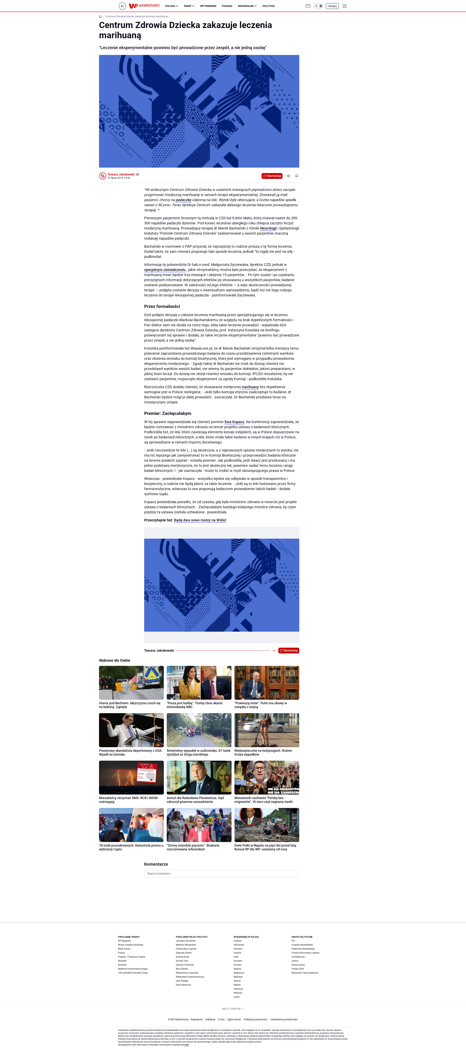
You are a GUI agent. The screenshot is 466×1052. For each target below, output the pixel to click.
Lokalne (237, 941)
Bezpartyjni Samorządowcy (305, 973)
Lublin (237, 997)
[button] (318, 6)
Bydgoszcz (239, 973)
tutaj (186, 1044)
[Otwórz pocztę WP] (308, 6)
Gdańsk (237, 969)
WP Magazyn (124, 941)
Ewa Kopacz (234, 422)
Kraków (237, 953)
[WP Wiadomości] (147, 6)
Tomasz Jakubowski (121, 174)
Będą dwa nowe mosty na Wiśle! (200, 520)
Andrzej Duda (182, 957)
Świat (187, 6)
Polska (170, 6)
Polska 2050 (298, 969)
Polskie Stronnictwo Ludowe (305, 953)
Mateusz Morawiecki (186, 945)
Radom (237, 985)
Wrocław (238, 949)
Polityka (268, 6)
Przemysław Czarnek (186, 949)
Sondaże (122, 965)
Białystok (238, 977)
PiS (293, 941)
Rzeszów (238, 993)
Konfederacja (298, 957)
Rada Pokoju (124, 949)
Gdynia (237, 981)
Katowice (238, 989)
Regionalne (246, 6)
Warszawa (239, 945)
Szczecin (238, 961)
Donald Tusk (182, 961)
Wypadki (122, 961)
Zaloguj (332, 6)
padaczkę (183, 200)
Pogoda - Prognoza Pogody (131, 957)
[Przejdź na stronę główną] (122, 8)
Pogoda (227, 6)
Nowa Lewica (298, 965)
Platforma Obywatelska (303, 949)
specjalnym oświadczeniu (164, 270)
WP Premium (208, 6)
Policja (121, 953)
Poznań (237, 965)
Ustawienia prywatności (283, 1019)
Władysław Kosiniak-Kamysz (190, 977)
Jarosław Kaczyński (186, 941)
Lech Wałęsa (182, 981)
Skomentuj (274, 176)
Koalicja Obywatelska (302, 945)
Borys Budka (182, 969)
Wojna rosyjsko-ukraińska (130, 945)
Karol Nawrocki (183, 985)
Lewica (295, 961)
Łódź (236, 957)
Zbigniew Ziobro (184, 953)
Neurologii (268, 228)
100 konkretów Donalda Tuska (133, 973)
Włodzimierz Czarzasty (187, 973)
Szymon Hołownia (185, 965)
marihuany (250, 387)
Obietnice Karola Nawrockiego (133, 969)
